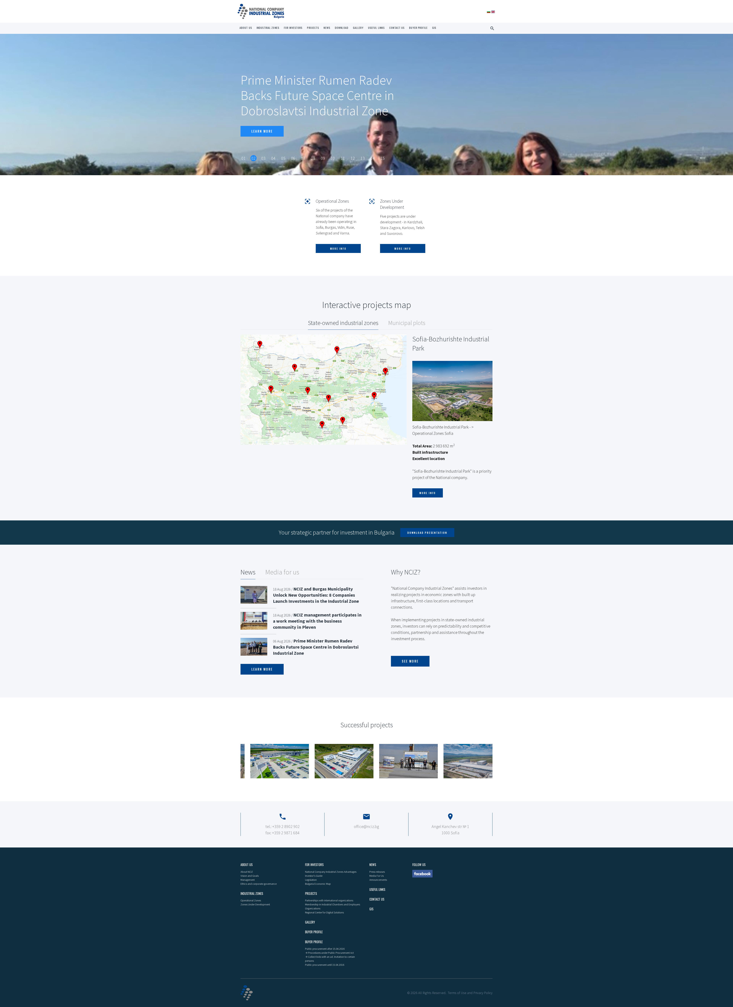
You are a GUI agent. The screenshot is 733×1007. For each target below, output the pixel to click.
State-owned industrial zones (343, 323)
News (327, 28)
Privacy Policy (482, 993)
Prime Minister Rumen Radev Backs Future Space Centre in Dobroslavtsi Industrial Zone (316, 647)
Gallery (358, 28)
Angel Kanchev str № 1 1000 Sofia (450, 829)
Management (248, 879)
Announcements (378, 879)
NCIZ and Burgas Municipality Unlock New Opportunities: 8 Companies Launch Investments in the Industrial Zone (316, 595)
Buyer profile (418, 28)
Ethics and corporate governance (259, 883)
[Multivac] (334, 761)
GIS (434, 28)
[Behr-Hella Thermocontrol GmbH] (270, 761)
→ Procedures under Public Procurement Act (329, 952)
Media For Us (376, 875)
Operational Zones (251, 900)
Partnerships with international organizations (329, 900)
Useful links (376, 28)
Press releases (377, 871)
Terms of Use (457, 993)
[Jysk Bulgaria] (463, 761)
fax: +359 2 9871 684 (282, 832)
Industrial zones (268, 28)
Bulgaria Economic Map (318, 883)
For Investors (293, 28)
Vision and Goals (250, 875)
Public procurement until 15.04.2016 (324, 964)
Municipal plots (406, 323)
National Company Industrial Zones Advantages (330, 871)
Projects (313, 28)
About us (246, 28)
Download (341, 28)
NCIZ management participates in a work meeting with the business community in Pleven (317, 621)
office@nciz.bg (366, 826)
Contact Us (396, 28)
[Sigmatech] (399, 761)
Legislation (311, 879)
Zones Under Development (255, 904)
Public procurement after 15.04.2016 (325, 948)
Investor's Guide (313, 875)
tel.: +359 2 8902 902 (283, 826)
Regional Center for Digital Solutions (324, 912)
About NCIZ (247, 871)
